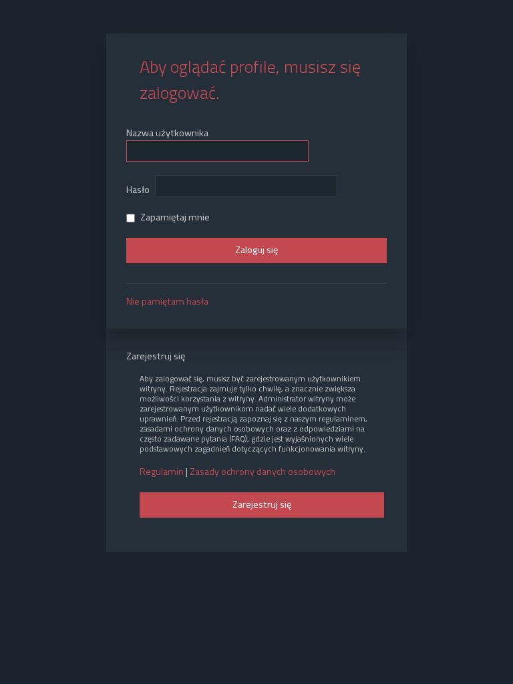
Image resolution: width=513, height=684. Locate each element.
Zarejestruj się (261, 504)
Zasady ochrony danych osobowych (262, 472)
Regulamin (162, 472)
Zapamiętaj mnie (174, 217)
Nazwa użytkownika (167, 133)
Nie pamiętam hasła (167, 301)
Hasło (138, 189)
